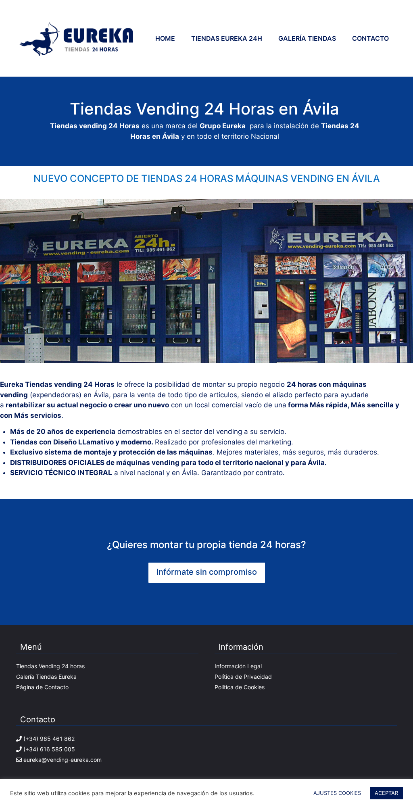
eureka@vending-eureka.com (62, 759)
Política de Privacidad (243, 676)
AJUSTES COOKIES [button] (337, 793)
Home (165, 38)
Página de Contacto (42, 687)
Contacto (370, 38)
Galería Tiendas (307, 38)
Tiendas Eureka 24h (226, 38)
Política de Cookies (240, 687)
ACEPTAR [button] (386, 793)
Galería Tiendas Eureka (46, 676)
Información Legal (238, 666)
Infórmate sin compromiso (206, 572)
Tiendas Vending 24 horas (51, 666)
